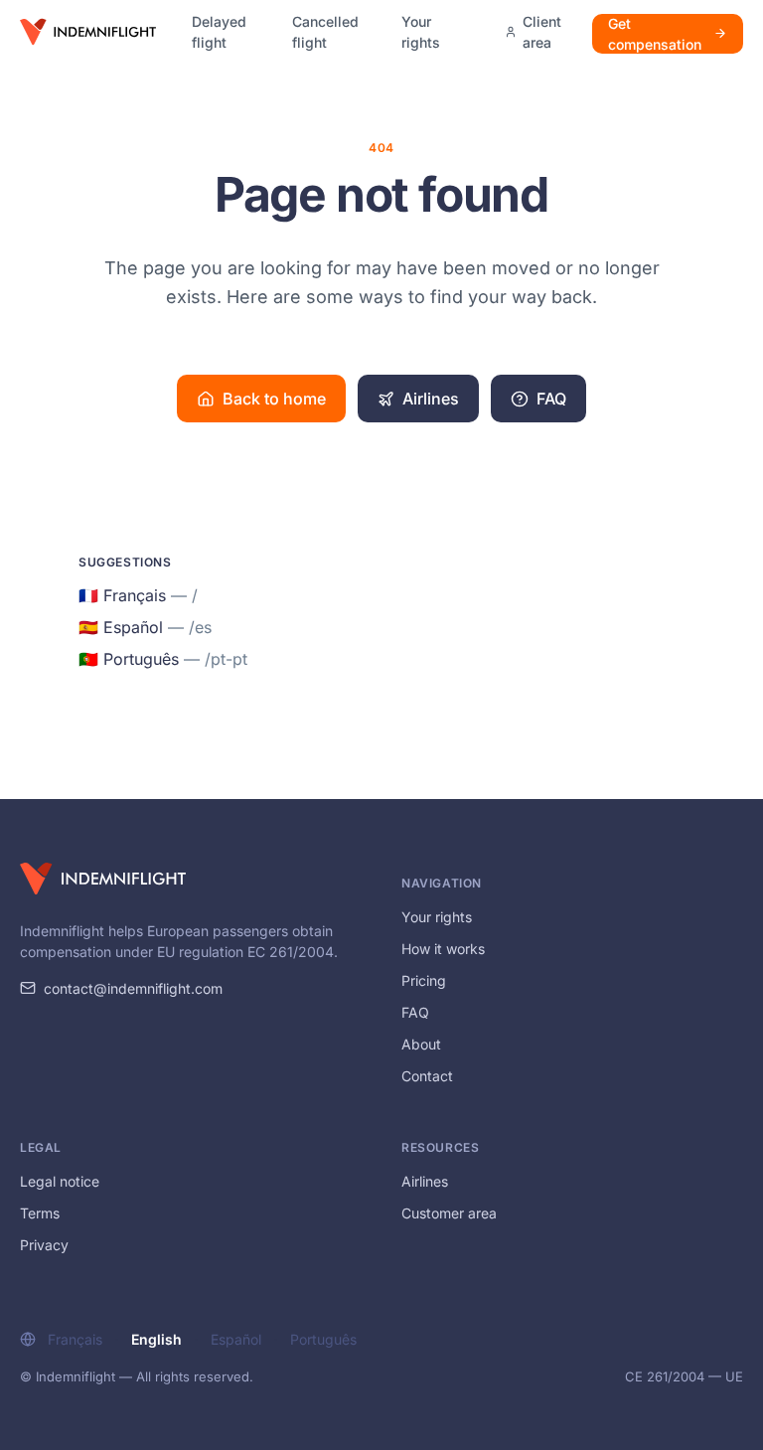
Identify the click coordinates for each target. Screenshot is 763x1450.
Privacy (44, 1244)
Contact (427, 1075)
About (421, 1044)
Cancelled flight (325, 32)
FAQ (551, 398)
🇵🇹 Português (162, 659)
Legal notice (59, 1181)
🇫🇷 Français (138, 595)
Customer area (449, 1213)
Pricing (423, 980)
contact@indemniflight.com (133, 988)
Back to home (274, 398)
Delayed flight (219, 32)
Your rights (420, 32)
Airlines (430, 398)
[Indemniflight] (103, 878)
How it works (443, 948)
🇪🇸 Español (145, 627)
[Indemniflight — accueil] (88, 32)
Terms (40, 1213)
